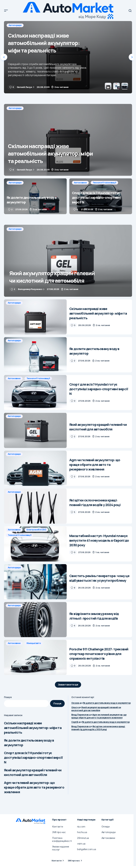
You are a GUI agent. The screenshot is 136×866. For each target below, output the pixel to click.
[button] (6, 11)
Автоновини (80, 182)
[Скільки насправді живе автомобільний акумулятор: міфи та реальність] (68, 140)
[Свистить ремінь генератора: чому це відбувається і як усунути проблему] (35, 581)
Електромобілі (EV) (36, 529)
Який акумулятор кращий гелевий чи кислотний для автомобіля (32, 772)
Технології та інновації (104, 182)
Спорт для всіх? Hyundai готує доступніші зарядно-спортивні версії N (33, 757)
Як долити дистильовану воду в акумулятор (29, 742)
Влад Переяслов (80, 714)
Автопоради (15, 25)
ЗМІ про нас (74, 860)
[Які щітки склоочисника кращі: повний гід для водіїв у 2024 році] (35, 506)
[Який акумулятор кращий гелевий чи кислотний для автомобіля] (68, 261)
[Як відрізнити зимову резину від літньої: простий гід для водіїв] (35, 619)
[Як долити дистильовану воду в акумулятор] (68, 57)
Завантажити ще (68, 684)
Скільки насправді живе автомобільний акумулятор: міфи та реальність (33, 728)
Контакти (57, 860)
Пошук (8, 697)
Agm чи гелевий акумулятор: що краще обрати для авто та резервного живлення (34, 787)
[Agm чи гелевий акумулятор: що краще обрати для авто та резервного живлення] (35, 468)
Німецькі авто (34, 643)
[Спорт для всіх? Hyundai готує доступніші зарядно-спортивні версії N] (100, 196)
